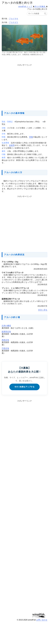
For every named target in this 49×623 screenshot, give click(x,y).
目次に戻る (42, 310)
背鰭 (31, 137)
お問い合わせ (41, 620)
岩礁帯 (11, 145)
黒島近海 (5, 340)
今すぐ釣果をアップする (24, 387)
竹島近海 (5, 348)
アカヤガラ (13, 22)
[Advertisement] (24, 86)
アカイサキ (13, 19)
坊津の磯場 (6, 326)
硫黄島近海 (6, 332)
